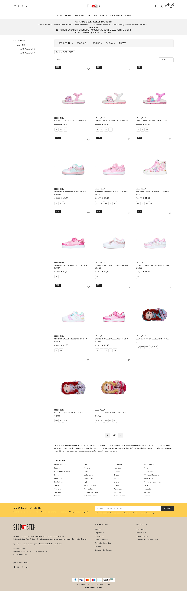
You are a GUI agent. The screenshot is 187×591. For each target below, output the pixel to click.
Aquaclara (118, 489)
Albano (117, 471)
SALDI (103, 15)
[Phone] (26, 567)
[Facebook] (14, 567)
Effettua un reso (142, 533)
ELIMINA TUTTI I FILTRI (65, 52)
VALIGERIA (116, 15)
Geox (146, 485)
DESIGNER (64, 43)
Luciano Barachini (91, 492)
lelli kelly (97, 33)
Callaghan (88, 471)
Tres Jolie (147, 489)
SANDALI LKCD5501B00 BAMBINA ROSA (70, 121)
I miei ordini (140, 529)
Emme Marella (60, 464)
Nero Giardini (149, 464)
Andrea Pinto (89, 489)
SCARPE (107, 33)
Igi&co (86, 482)
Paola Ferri (58, 482)
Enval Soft (58, 478)
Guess (116, 485)
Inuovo (57, 496)
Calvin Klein (88, 478)
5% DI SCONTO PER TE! (27, 508)
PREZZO (122, 43)
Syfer (99, 587)
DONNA (58, 15)
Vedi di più (93, 27)
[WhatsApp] (22, 567)
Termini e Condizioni (103, 543)
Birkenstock (88, 475)
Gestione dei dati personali (147, 540)
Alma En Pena (119, 496)
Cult (85, 464)
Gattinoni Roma (90, 496)
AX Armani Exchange (152, 482)
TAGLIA (109, 43)
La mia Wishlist (142, 536)
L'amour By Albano (62, 471)
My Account (142, 524)
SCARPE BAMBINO (27, 49)
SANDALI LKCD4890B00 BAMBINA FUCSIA (152, 121)
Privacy (98, 547)
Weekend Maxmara (151, 475)
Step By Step (131, 448)
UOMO (69, 15)
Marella (87, 468)
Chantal (117, 482)
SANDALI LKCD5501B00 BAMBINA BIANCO (111, 121)
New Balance (119, 468)
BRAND (129, 15)
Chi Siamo (99, 529)
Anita (146, 468)
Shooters (117, 492)
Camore (57, 489)
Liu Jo (56, 475)
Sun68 (116, 478)
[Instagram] (18, 567)
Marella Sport (149, 478)
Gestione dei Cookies (103, 550)
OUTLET (92, 15)
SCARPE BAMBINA (27, 53)
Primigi (57, 468)
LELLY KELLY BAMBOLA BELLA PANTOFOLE (152, 339)
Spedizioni (99, 536)
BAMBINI (80, 15)
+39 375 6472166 (20, 554)
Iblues (116, 475)
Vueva (56, 485)
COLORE (96, 43)
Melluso (147, 492)
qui (154, 513)
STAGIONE (81, 43)
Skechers (57, 492)
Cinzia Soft (118, 464)
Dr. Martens (148, 471)
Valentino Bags (90, 485)
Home (77, 33)
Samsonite (148, 496)
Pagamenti (99, 533)
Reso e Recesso (101, 540)
